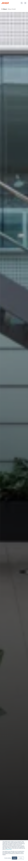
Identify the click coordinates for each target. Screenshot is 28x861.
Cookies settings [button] (7, 858)
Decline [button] (20, 858)
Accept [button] (14, 858)
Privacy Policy (8, 849)
